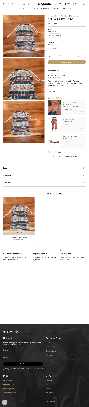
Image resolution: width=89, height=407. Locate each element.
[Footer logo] (11, 331)
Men (47, 384)
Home (50, 16)
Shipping (7, 175)
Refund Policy (8, 384)
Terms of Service (7, 370)
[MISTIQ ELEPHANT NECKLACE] (54, 107)
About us (7, 182)
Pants (48, 389)
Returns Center (51, 351)
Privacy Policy (36, 368)
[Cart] (84, 4)
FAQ (5, 168)
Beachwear (50, 393)
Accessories (50, 401)
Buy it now (67, 62)
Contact (49, 355)
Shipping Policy (9, 389)
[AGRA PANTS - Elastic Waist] (54, 124)
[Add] (82, 112)
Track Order (50, 347)
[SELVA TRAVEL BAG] (19, 216)
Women (49, 380)
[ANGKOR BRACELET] (54, 141)
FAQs (48, 343)
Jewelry (48, 397)
